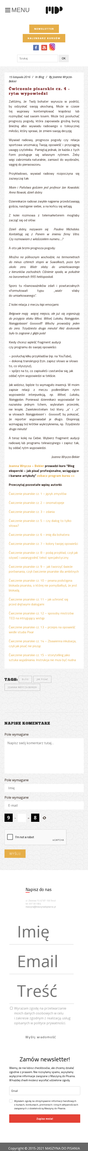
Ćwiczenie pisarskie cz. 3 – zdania (32, 511)
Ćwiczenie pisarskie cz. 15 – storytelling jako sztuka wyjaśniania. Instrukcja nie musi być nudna (42, 657)
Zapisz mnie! (44, 1118)
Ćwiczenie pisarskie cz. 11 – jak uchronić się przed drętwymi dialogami (38, 602)
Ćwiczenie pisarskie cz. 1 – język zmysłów (38, 493)
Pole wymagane (17, 734)
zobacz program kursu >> (56, 475)
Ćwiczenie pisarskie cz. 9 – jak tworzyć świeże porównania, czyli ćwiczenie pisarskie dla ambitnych (44, 569)
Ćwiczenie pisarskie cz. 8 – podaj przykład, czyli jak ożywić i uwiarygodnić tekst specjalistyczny (43, 555)
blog (25, 679)
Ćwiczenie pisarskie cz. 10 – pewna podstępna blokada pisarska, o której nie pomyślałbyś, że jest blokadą (43, 585)
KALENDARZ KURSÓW (44, 38)
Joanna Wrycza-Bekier (22, 687)
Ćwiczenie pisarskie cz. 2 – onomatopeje (36, 502)
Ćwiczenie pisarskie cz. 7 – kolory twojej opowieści (43, 543)
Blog (41, 77)
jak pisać (42, 679)
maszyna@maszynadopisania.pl (41, 906)
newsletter (44, 28)
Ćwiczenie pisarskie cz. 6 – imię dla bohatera (39, 534)
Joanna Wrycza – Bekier (26, 465)
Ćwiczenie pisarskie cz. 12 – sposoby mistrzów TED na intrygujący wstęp (41, 616)
